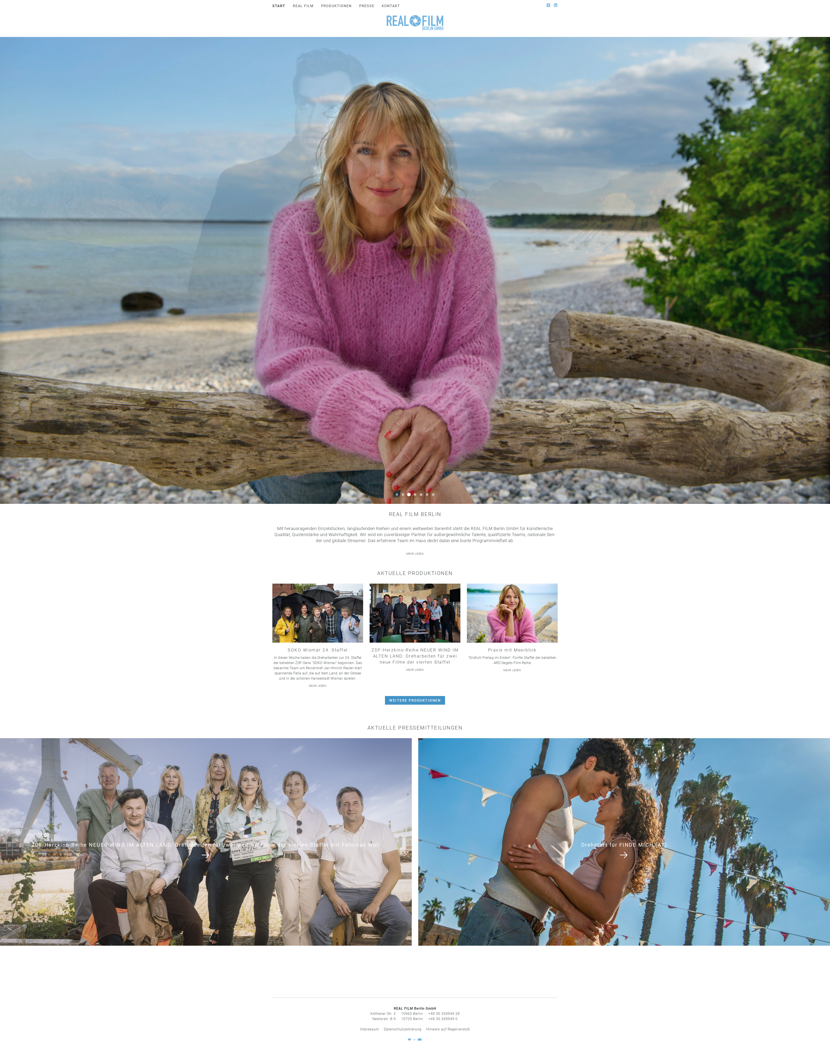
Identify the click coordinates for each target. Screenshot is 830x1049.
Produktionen (336, 6)
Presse (366, 6)
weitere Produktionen (415, 700)
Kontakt (391, 6)
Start (278, 6)
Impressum (369, 1029)
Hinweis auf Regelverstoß (448, 1029)
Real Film (303, 6)
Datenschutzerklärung (402, 1029)
